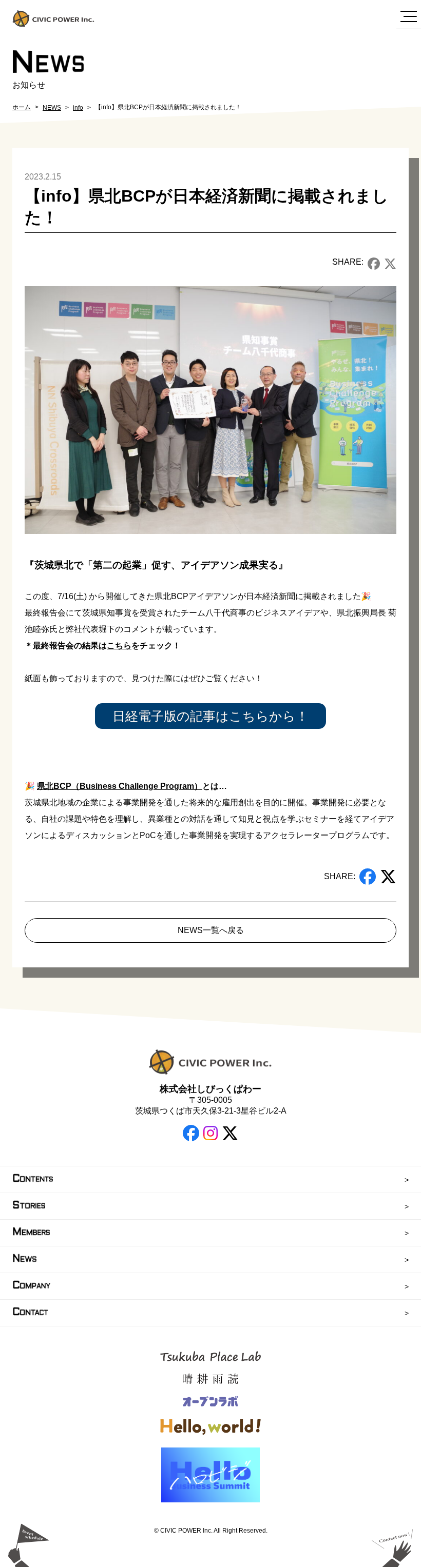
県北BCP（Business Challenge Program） (119, 786)
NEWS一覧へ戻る (211, 930)
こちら (119, 645)
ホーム (21, 107)
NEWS (52, 107)
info (78, 107)
